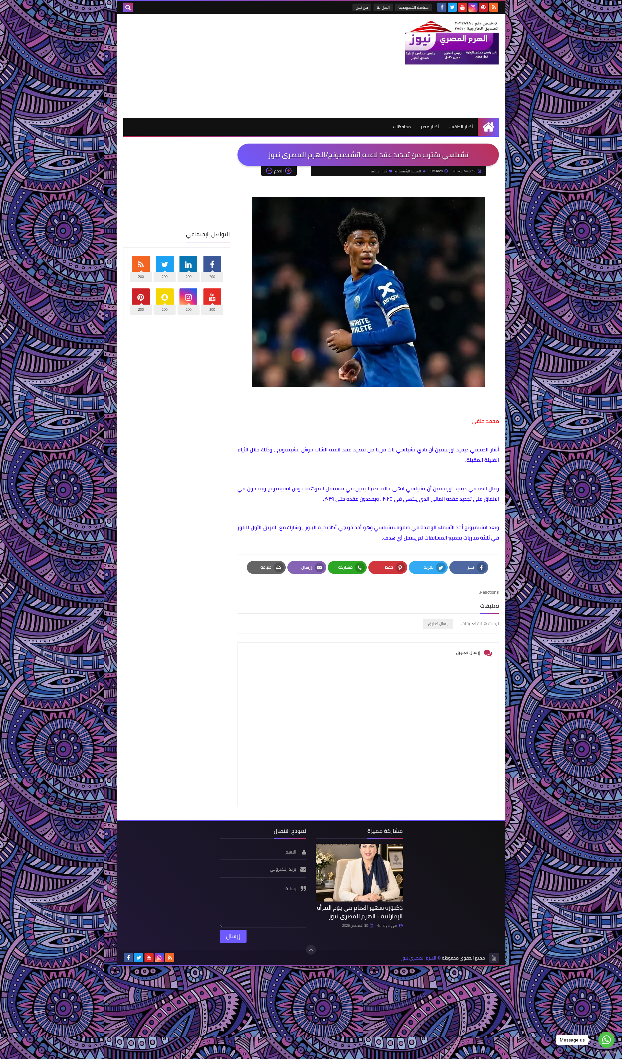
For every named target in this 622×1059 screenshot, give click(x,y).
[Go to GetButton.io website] (606, 1052)
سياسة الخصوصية (413, 7)
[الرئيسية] (488, 127)
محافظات (402, 126)
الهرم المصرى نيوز (418, 958)
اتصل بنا (383, 7)
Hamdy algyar (386, 925)
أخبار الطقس (461, 126)
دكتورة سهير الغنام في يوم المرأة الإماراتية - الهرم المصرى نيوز (360, 912)
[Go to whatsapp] (606, 1040)
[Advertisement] (241, 65)
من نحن (362, 7)
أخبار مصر (429, 126)
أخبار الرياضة (379, 171)
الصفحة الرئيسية (410, 171)
